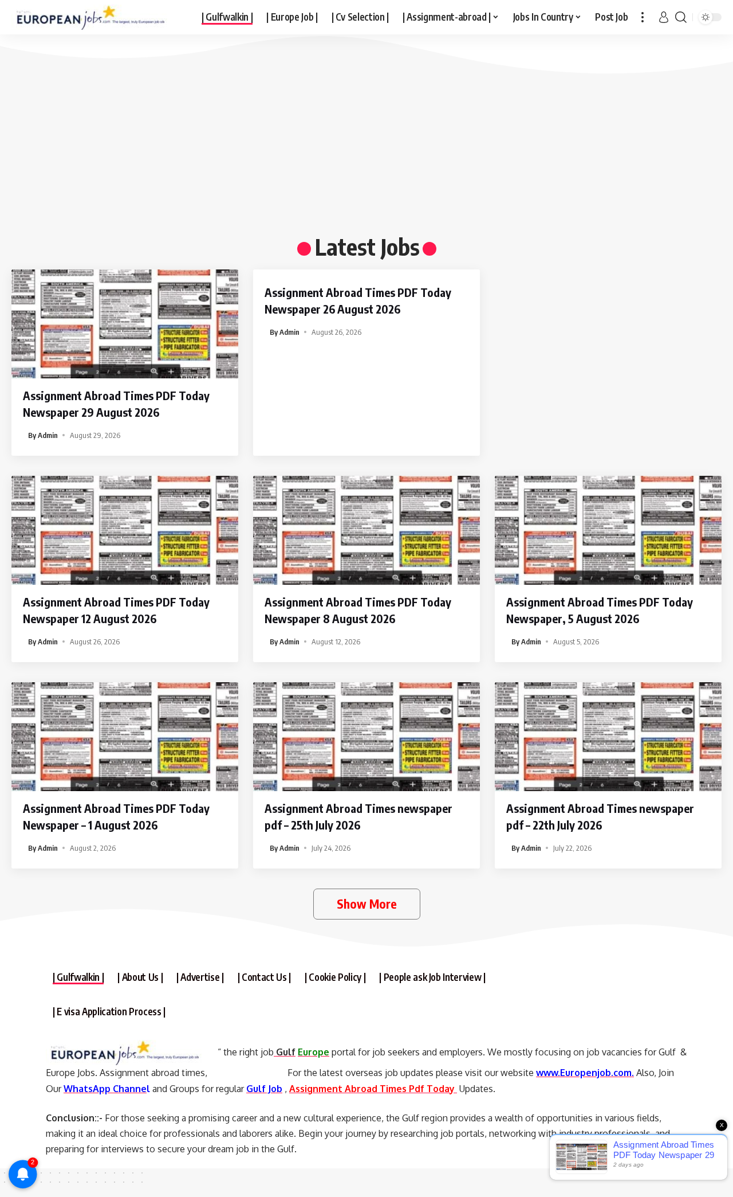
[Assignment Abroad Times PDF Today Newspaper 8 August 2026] (366, 530)
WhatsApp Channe (105, 1088)
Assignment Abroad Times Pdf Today (373, 1088)
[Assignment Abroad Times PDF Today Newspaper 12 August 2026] (124, 530)
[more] (643, 17)
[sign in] (663, 17)
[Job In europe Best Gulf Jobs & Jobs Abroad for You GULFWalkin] (97, 17)
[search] (681, 17)
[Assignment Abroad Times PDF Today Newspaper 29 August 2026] (124, 323)
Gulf (284, 1052)
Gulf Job (264, 1088)
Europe (313, 1052)
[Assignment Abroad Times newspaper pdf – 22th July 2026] (608, 736)
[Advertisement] (355, 143)
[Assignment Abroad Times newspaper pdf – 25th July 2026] (366, 736)
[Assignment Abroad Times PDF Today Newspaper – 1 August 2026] (124, 736)
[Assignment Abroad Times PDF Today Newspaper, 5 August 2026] (608, 530)
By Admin (43, 435)
